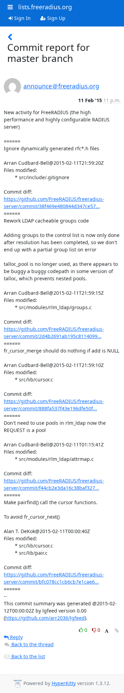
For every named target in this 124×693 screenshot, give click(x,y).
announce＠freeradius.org (61, 86)
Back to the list (27, 656)
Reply (16, 637)
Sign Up (55, 18)
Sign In (22, 18)
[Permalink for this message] (117, 630)
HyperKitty (64, 683)
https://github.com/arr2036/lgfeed (45, 618)
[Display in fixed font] (106, 631)
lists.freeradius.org (45, 7)
